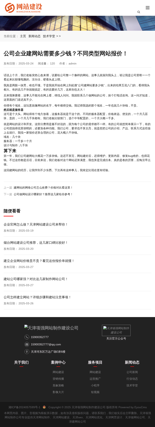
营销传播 (58, 378)
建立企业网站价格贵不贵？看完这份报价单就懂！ (39, 261)
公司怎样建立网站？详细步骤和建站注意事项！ (37, 297)
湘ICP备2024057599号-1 (24, 407)
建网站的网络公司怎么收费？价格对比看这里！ (43, 187)
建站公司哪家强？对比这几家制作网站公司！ (36, 279)
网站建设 (58, 372)
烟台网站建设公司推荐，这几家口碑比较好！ (36, 242)
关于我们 (21, 362)
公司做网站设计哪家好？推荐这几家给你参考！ (43, 194)
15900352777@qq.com (46, 344)
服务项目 (95, 362)
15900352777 (40, 337)
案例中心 (58, 362)
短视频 (95, 392)
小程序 (95, 385)
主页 (23, 36)
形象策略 (58, 385)
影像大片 (58, 392)
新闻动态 (34, 36)
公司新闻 (132, 372)
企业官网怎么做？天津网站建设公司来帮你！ (36, 224)
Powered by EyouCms (132, 407)
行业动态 (132, 378)
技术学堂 (49, 36)
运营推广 (95, 378)
